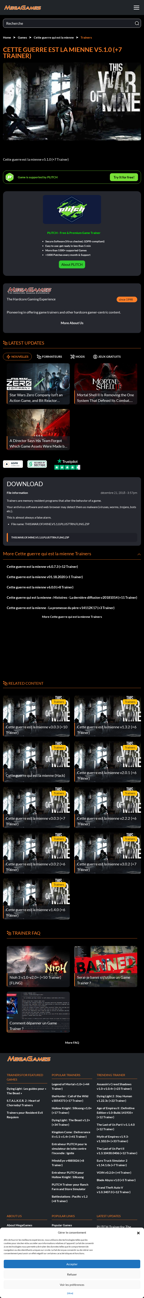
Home (7, 37)
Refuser (72, 1274)
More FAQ (72, 1042)
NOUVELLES (19, 356)
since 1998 (126, 299)
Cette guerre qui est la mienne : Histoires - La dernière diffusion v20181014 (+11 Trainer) (72, 597)
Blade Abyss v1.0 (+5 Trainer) (116, 1180)
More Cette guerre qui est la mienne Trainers (72, 616)
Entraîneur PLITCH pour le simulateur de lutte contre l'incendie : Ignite (69, 1148)
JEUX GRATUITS (109, 356)
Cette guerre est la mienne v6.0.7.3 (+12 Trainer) (42, 566)
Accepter (72, 1264)
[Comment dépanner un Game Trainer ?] (38, 1012)
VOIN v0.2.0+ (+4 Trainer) (114, 1172)
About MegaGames (19, 1225)
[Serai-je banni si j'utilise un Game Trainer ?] (105, 966)
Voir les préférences (72, 1284)
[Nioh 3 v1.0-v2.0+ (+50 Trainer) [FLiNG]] (38, 966)
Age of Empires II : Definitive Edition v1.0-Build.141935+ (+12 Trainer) (116, 1112)
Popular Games (62, 1225)
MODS (80, 356)
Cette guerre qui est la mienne (54, 37)
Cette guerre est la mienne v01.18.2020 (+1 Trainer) (45, 577)
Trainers (86, 37)
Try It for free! (124, 177)
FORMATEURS (52, 356)
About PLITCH (72, 264)
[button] (138, 1232)
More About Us (72, 323)
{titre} (70, 1293)
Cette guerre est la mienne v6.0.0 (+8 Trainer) (40, 587)
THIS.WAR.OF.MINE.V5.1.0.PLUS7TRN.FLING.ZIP (40, 537)
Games (22, 37)
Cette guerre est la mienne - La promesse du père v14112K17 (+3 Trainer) (60, 608)
